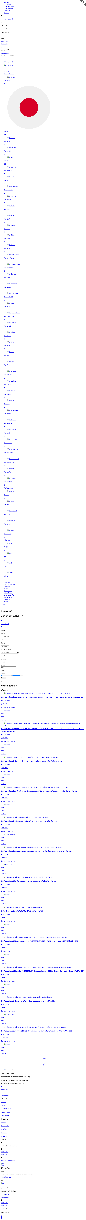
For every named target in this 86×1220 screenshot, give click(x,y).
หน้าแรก (3, 605)
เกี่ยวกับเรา (4, 1105)
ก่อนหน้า (44, 1058)
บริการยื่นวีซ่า (5, 1115)
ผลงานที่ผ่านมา (5, 1112)
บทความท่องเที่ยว (6, 1108)
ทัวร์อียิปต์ (3, 1122)
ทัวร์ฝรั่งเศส (4, 1129)
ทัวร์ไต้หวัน (4, 1136)
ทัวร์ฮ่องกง (4, 1133)
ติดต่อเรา (3, 1102)
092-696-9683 (4, 41)
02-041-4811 (4, 44)
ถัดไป (44, 1065)
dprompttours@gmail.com (8, 1160)
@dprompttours (5, 53)
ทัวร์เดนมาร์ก (5, 1126)
